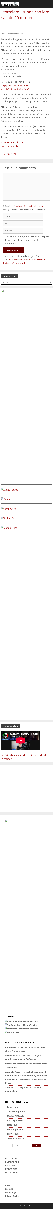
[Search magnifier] (50, 282)
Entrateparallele (15, 1120)
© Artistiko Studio (26, 1206)
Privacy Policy (12, 1196)
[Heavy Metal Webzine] (10, 3)
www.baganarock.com (12, 142)
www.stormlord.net (10, 146)
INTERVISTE (11, 1159)
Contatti (9, 1189)
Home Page (10, 1193)
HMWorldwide (14, 1134)
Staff (7, 1186)
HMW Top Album (15, 1129)
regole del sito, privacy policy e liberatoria (27, 206)
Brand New (12, 1107)
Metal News (10, 153)
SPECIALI (10, 1166)
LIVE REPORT (12, 1162)
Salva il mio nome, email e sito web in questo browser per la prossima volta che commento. (27, 240)
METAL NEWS (12, 1173)
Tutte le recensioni (16, 1138)
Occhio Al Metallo (15, 1116)
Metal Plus (12, 1125)
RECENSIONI (11, 1169)
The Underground (16, 1112)
